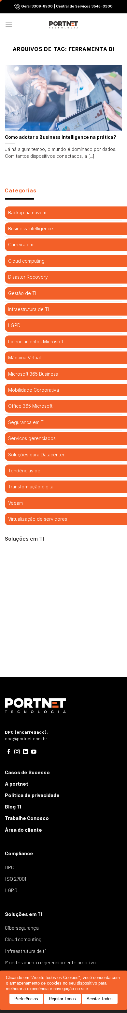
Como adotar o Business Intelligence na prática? (60, 137)
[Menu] (9, 25)
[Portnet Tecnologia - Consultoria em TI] (64, 24)
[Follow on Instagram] (17, 752)
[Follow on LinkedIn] (25, 752)
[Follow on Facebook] (9, 752)
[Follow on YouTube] (33, 752)
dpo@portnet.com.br (26, 738)
